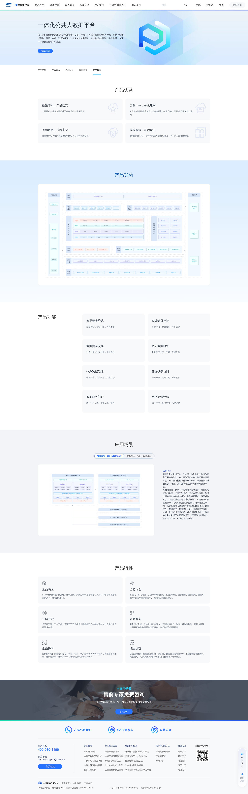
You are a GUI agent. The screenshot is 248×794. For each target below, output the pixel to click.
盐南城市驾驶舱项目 (134, 765)
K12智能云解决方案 (114, 765)
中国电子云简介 (163, 751)
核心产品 (39, 5)
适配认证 (182, 765)
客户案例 (69, 5)
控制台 (209, 5)
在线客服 (50, 766)
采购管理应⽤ (90, 769)
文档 (198, 5)
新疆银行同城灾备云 (134, 760)
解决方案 (54, 5)
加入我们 (136, 5)
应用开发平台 (90, 751)
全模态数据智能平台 (93, 756)
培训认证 (182, 769)
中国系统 (88, 783)
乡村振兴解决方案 (113, 760)
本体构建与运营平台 (93, 760)
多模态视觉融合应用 (93, 765)
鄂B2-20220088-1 (86, 787)
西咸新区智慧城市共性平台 (137, 751)
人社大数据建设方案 (114, 769)
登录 (221, 5)
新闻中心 (160, 760)
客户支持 (182, 756)
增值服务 (182, 760)
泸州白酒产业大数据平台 (136, 756)
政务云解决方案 (112, 751)
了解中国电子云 (118, 5)
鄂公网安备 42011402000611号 (124, 787)
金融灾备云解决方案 (114, 756)
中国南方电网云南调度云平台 (138, 769)
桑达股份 (77, 783)
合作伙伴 (84, 5)
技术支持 (99, 5)
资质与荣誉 (161, 756)
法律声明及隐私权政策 (151, 787)
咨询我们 (45, 51)
